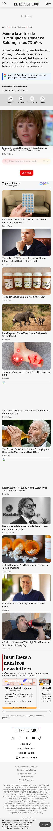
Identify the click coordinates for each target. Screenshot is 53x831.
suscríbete (22, 701)
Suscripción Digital (26, 753)
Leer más (26, 173)
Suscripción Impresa (26, 748)
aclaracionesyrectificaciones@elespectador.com (26, 801)
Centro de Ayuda (26, 777)
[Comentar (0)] (32, 98)
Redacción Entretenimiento (14, 87)
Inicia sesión (10, 701)
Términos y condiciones (26, 770)
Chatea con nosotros (28, 757)
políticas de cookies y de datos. (17, 828)
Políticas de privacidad (26, 773)
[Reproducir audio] (6, 178)
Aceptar (45, 824)
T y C (27, 716)
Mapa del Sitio (26, 744)
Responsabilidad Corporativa (26, 767)
